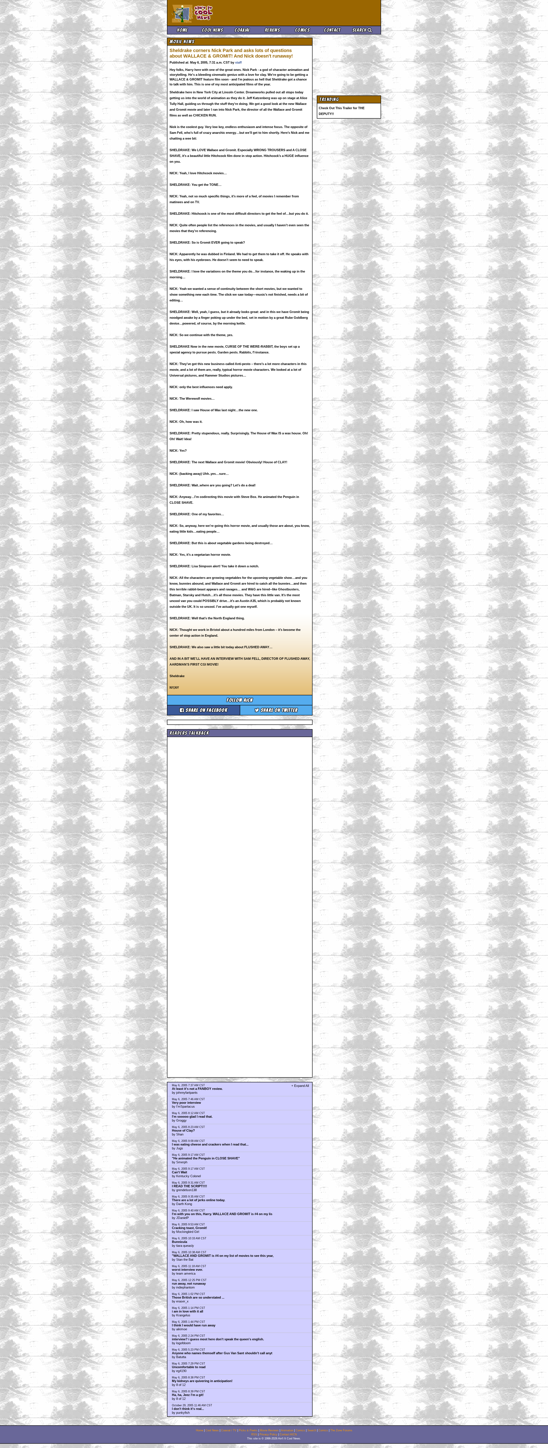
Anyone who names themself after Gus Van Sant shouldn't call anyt (222, 1353)
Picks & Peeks (248, 1430)
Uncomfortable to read (189, 1367)
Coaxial (242, 30)
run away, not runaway (189, 1283)
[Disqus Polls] (239, 792)
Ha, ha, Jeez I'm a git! (188, 1395)
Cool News (212, 30)
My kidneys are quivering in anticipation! (202, 1381)
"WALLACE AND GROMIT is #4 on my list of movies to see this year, (223, 1255)
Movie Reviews (269, 1430)
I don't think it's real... (188, 1409)
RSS (254, 1434)
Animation (287, 1430)
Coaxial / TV (229, 1430)
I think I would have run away (193, 1325)
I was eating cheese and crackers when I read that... (210, 1144)
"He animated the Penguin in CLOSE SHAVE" (206, 1158)
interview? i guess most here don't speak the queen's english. (218, 1339)
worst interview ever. (187, 1269)
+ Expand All (300, 1085)
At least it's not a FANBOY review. (197, 1088)
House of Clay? (183, 1130)
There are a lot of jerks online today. (198, 1200)
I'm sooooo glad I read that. (192, 1116)
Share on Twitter (278, 710)
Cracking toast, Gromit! (189, 1228)
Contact (332, 30)
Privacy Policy (268, 1434)
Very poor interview (186, 1102)
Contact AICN (288, 1434)
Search (360, 30)
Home (182, 30)
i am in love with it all (187, 1311)
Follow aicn (240, 700)
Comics (302, 30)
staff (238, 62)
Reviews (272, 30)
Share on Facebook (205, 710)
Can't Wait (179, 1172)
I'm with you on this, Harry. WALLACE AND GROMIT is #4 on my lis (222, 1214)
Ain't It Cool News (203, 12)
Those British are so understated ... (198, 1297)
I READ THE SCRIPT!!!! (189, 1186)
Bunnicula (179, 1242)
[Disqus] (240, 903)
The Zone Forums (341, 1430)
